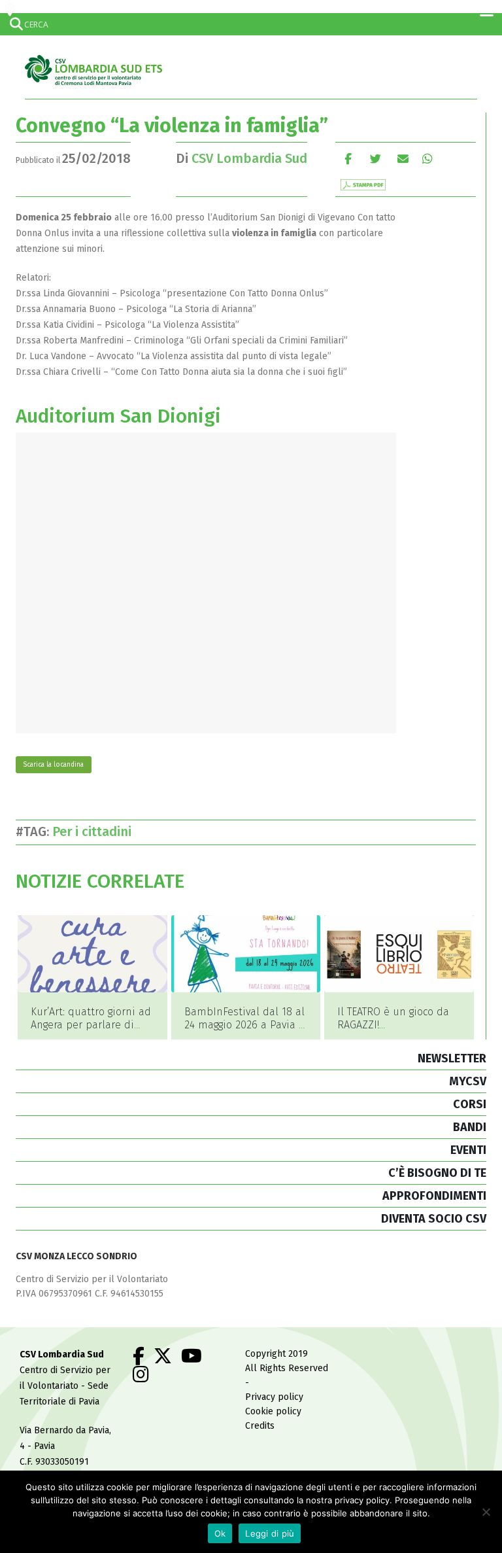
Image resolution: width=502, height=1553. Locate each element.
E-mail (403, 158)
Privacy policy (274, 1397)
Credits (260, 1425)
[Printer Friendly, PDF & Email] (363, 184)
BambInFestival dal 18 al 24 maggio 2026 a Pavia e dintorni (244, 1024)
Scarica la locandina (53, 765)
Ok (220, 1533)
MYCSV (467, 1081)
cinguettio (375, 158)
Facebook (348, 158)
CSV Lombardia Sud (249, 158)
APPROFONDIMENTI (434, 1196)
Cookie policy (273, 1411)
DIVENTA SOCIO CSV (433, 1219)
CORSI (469, 1104)
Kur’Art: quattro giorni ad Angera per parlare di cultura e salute (91, 1024)
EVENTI (468, 1150)
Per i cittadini (95, 831)
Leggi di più (269, 1533)
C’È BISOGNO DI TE (437, 1173)
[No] (485, 1511)
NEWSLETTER (452, 1058)
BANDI (469, 1127)
